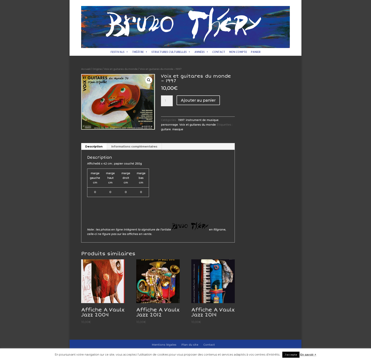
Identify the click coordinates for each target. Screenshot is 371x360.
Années (199, 51)
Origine (97, 69)
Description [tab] (94, 146)
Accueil (85, 69)
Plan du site (249, 3)
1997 (181, 120)
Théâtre (138, 51)
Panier (255, 51)
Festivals (117, 51)
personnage (169, 124)
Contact (265, 3)
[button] (148, 80)
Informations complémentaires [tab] (134, 146)
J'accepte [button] (291, 354)
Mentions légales (227, 3)
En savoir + (308, 354)
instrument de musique (202, 120)
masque (177, 129)
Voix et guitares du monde (121, 69)
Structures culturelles (169, 51)
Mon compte (238, 51)
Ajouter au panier (198, 100)
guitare (166, 129)
